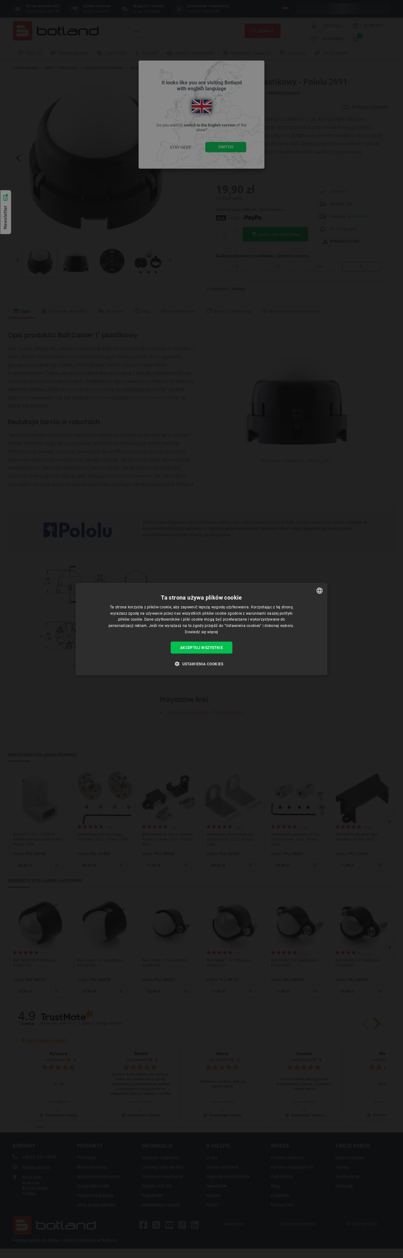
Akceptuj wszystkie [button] (201, 647)
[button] (201, 664)
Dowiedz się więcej (201, 632)
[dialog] (201, 629)
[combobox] (319, 590)
